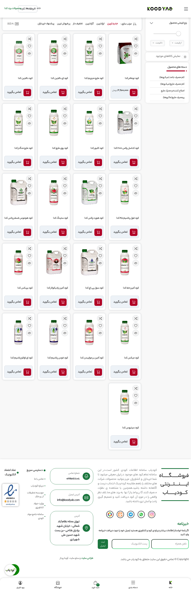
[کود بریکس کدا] (18, 263)
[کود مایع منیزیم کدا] (89, 53)
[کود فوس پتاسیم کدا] (54, 333)
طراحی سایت (87, 558)
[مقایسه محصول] (135, 39)
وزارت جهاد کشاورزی (39, 506)
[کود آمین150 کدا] (125, 263)
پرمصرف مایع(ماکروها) (173, 98)
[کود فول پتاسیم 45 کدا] (125, 193)
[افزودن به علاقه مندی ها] (135, 46)
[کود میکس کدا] (125, 333)
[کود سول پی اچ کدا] (89, 263)
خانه (39, 8)
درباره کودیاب (37, 486)
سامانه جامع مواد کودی (35, 516)
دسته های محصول (177, 67)
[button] (151, 23)
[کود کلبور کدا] (89, 123)
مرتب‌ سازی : (126, 24)
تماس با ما (39, 479)
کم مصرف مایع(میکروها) (172, 84)
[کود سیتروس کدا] (125, 403)
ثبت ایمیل (103, 544)
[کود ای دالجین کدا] (54, 53)
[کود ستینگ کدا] (54, 193)
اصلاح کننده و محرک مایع (172, 91)
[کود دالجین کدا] (18, 53)
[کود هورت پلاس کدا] (89, 193)
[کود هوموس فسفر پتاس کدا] (18, 193)
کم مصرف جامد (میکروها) (171, 77)
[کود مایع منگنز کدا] (18, 123)
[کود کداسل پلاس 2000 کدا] (125, 123)
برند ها (29, 8)
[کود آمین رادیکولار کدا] (54, 263)
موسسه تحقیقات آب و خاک (35, 495)
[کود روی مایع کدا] (54, 123)
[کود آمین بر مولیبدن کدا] (89, 333)
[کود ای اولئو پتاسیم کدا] (18, 333)
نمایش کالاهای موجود (168, 56)
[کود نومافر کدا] (125, 53)
